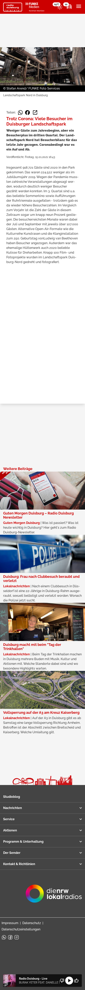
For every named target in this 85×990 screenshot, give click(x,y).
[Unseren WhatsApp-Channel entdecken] (4, 937)
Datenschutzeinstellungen (21, 929)
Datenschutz (31, 923)
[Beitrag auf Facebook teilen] (27, 112)
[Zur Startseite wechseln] (12, 7)
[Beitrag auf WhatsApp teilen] (20, 112)
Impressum (10, 923)
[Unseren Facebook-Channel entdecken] (10, 937)
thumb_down (62, 980)
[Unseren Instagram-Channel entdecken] (16, 937)
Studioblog (11, 797)
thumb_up (76, 980)
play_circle (69, 980)
